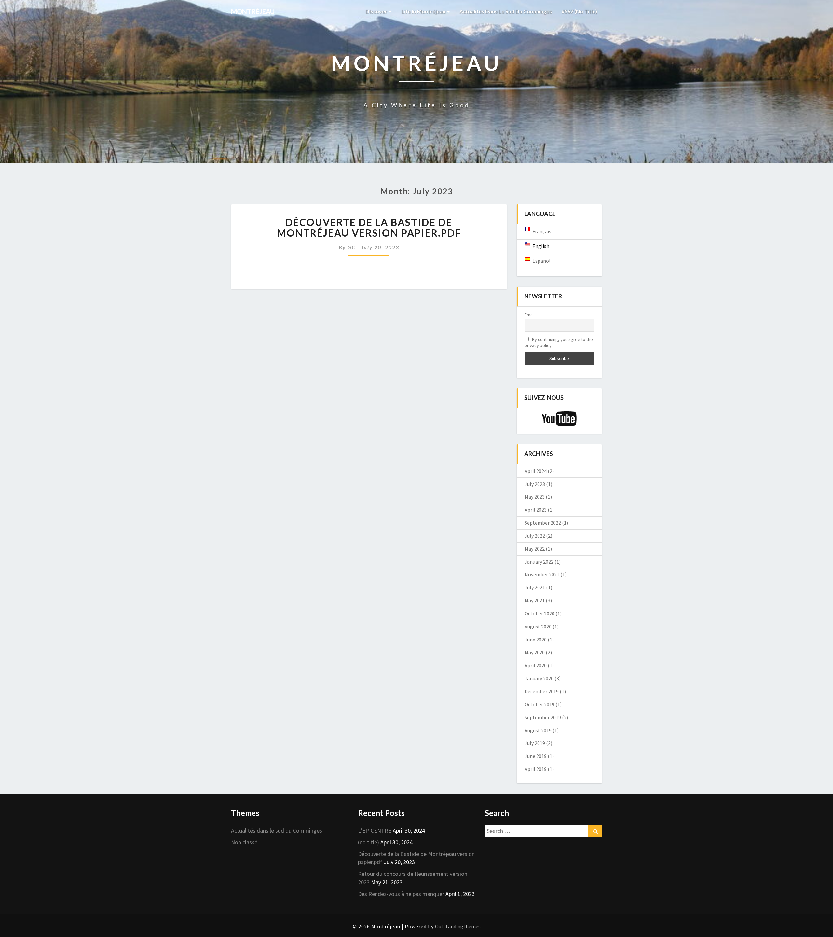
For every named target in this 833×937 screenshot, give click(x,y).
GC (352, 247)
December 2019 (542, 691)
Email (530, 315)
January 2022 (539, 561)
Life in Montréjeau (423, 11)
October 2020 (539, 613)
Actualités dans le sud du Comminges (505, 11)
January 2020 (539, 678)
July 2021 (535, 587)
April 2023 (536, 509)
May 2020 (535, 652)
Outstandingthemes (458, 926)
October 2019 (539, 704)
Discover (376, 11)
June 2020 (536, 639)
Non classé (244, 842)
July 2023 (535, 484)
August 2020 (538, 626)
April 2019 (536, 769)
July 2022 (535, 535)
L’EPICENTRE (374, 830)
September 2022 (543, 522)
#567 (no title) (579, 11)
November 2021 (542, 574)
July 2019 (535, 743)
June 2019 (536, 756)
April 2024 (536, 471)
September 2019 (543, 717)
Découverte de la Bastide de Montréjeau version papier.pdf (369, 227)
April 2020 (536, 665)
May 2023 (535, 496)
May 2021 (535, 600)
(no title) (368, 842)
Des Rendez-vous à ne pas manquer (401, 894)
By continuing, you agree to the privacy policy (559, 342)
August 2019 (538, 730)
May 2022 (535, 548)
